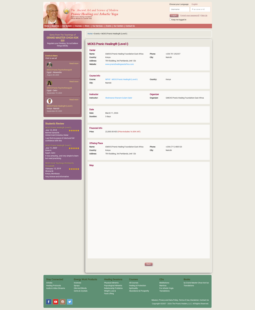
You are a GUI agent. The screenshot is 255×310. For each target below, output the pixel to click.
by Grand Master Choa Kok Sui (196, 283)
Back (148, 264)
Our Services (97, 26)
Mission (155, 300)
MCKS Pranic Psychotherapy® (59, 70)
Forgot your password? (190, 15)
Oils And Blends (80, 288)
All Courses (133, 283)
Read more (73, 63)
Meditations (164, 283)
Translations (164, 291)
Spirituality (133, 288)
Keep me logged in (178, 20)
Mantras (162, 285)
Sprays (77, 285)
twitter (69, 301)
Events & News (51, 56)
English (195, 4)
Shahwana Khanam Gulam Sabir (118, 98)
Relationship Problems (113, 288)
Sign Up (204, 15)
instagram (62, 301)
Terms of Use (184, 300)
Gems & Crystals (80, 291)
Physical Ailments (111, 283)
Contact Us (130, 26)
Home (46, 26)
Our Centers (118, 26)
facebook (48, 301)
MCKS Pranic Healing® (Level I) (60, 106)
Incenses (77, 283)
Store (87, 26)
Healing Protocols (53, 285)
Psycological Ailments (113, 285)
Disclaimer (194, 300)
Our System (67, 26)
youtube (55, 301)
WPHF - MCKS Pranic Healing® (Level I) (121, 79)
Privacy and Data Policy (168, 300)
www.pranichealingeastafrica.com (119, 64)
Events (108, 26)
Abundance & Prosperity (139, 291)
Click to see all (51, 58)
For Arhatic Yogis (166, 288)
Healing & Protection (137, 285)
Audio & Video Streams (55, 288)
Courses (78, 26)
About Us (55, 26)
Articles (49, 283)
